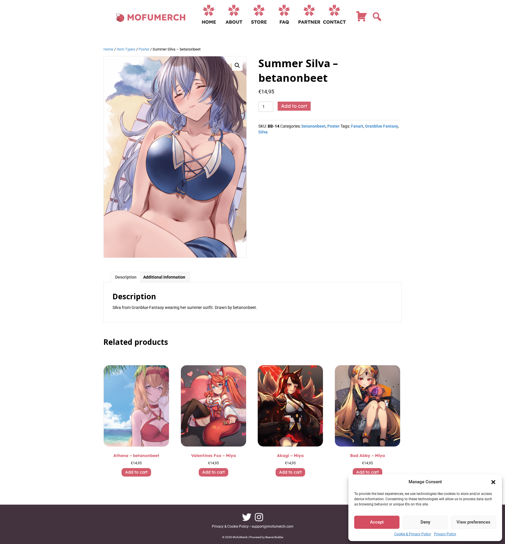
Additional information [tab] (164, 277)
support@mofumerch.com (272, 526)
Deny (425, 522)
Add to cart (294, 106)
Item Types (126, 49)
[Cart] (361, 19)
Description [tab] (125, 277)
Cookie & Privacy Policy (412, 534)
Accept (377, 522)
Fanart (357, 126)
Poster (144, 49)
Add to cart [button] (136, 472)
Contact (334, 22)
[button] (493, 482)
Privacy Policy (445, 534)
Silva (263, 132)
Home (209, 22)
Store (259, 22)
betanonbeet (314, 126)
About (234, 22)
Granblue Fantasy (381, 126)
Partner (309, 22)
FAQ (284, 22)
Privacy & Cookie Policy (230, 526)
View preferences (473, 522)
